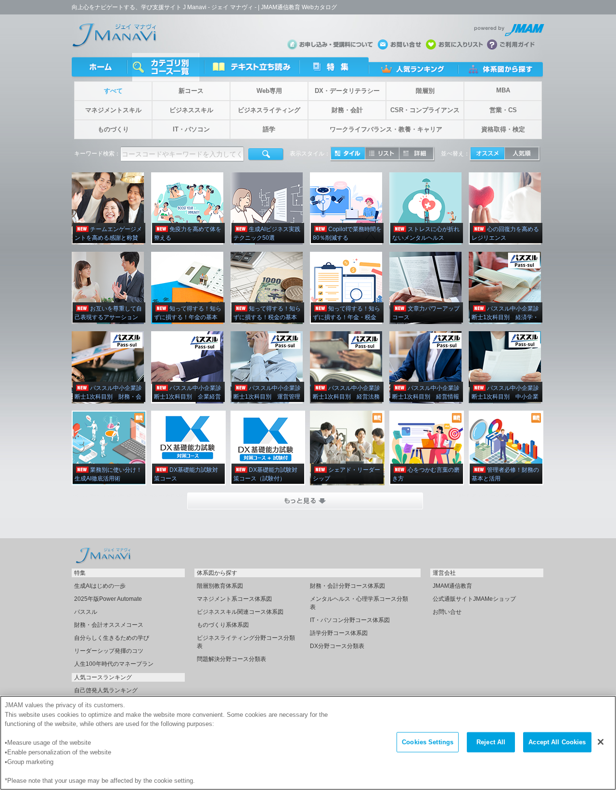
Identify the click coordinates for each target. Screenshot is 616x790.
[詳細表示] (416, 153)
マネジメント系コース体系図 (234, 599)
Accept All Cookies (557, 742)
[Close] (600, 741)
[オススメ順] (487, 153)
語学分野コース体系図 (339, 633)
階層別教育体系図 (220, 586)
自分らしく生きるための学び (111, 638)
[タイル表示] (348, 153)
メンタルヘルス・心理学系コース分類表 (359, 603)
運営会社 (444, 573)
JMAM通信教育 (452, 586)
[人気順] (522, 153)
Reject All (490, 742)
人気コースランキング (103, 677)
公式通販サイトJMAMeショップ (474, 599)
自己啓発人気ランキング (106, 690)
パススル (85, 612)
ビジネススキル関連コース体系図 (240, 612)
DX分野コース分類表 (337, 646)
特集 (80, 573)
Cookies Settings (427, 742)
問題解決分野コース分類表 (231, 659)
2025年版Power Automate (108, 599)
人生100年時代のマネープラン (114, 663)
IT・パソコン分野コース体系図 (350, 620)
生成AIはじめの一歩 (100, 586)
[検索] (266, 154)
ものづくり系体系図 (223, 625)
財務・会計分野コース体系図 (347, 586)
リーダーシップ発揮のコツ (108, 651)
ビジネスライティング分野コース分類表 (246, 642)
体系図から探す (217, 573)
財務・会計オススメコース (108, 625)
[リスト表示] (382, 153)
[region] (308, 743)
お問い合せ (447, 612)
